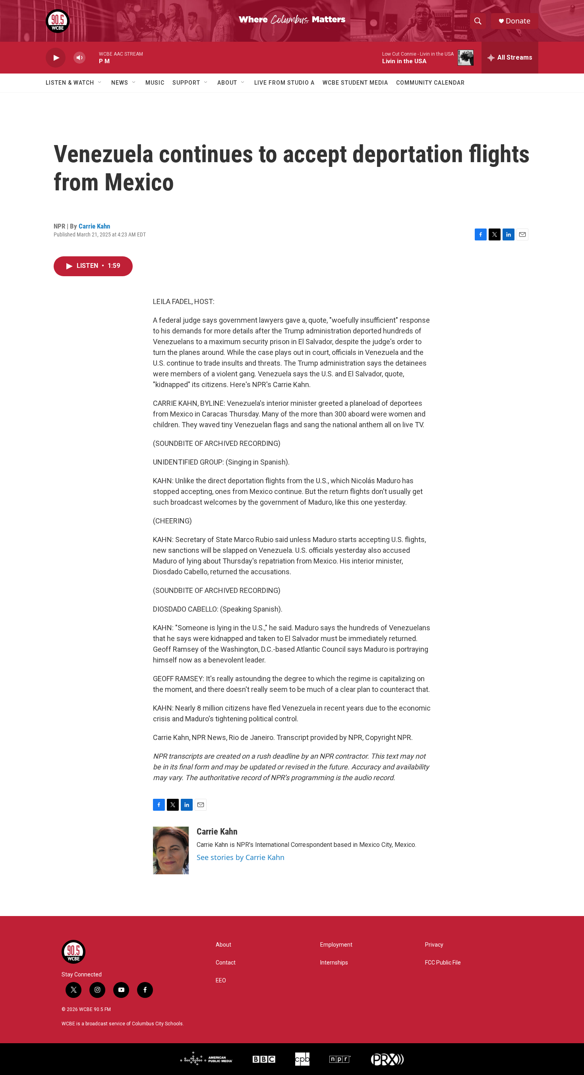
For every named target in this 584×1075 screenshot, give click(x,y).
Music (154, 82)
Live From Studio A (284, 82)
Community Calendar (430, 82)
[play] (55, 57)
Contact (226, 963)
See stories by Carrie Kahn (240, 857)
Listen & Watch (70, 82)
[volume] (79, 58)
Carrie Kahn (94, 226)
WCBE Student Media (355, 82)
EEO (221, 981)
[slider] (92, 57)
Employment (336, 945)
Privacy (434, 945)
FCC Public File (443, 963)
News (119, 82)
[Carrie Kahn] (171, 850)
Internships (334, 963)
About (227, 82)
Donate (518, 21)
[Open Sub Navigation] (100, 82)
